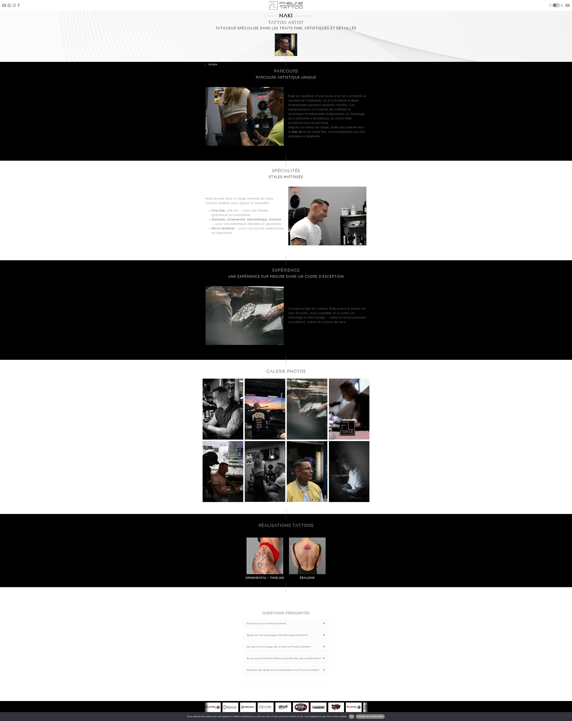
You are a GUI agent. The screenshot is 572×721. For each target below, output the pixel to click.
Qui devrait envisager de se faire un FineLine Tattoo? (286, 646)
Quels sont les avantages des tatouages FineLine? (286, 635)
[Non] (568, 716)
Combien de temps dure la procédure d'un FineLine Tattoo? (286, 670)
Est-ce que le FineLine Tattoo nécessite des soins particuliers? (286, 658)
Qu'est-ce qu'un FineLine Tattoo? (286, 623)
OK (351, 716)
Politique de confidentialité (370, 716)
